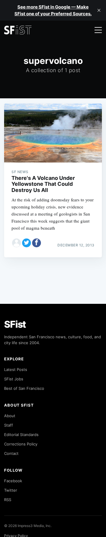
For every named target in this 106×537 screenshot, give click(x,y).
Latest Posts (15, 369)
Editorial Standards (21, 434)
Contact (11, 453)
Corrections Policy (20, 444)
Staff (8, 425)
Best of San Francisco (24, 388)
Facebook (13, 480)
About (9, 415)
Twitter (10, 490)
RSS (7, 499)
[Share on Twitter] (26, 243)
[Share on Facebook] (37, 243)
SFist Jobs (13, 379)
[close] (99, 10)
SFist (15, 324)
